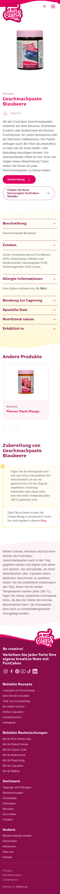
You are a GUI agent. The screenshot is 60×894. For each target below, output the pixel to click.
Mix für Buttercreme (14, 755)
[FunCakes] (13, 13)
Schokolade (10, 798)
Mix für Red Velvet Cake (17, 738)
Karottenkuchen (12, 717)
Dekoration (9, 803)
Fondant (7, 819)
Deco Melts (9, 814)
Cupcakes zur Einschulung (18, 690)
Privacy (7, 870)
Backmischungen (13, 792)
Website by (15, 886)
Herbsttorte (9, 722)
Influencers (9, 846)
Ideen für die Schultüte (16, 695)
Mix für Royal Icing (13, 760)
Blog (43, 520)
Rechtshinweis (12, 875)
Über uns (8, 851)
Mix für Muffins (11, 771)
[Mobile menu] (53, 6)
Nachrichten (10, 841)
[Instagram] (5, 671)
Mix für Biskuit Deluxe (15, 744)
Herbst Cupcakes (13, 711)
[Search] (44, 6)
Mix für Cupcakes (13, 765)
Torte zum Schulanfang (16, 701)
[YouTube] (23, 671)
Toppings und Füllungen (17, 787)
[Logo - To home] (44, 639)
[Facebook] (11, 671)
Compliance (10, 879)
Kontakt (7, 857)
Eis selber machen (14, 706)
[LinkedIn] (35, 671)
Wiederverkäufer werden (17, 835)
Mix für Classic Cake (15, 749)
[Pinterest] (17, 671)
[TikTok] (29, 671)
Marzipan (8, 808)
